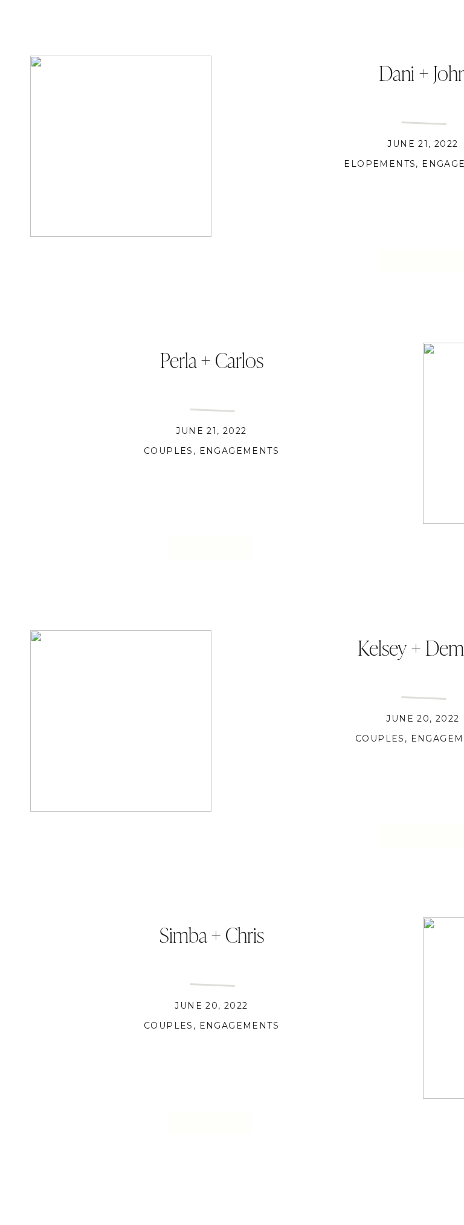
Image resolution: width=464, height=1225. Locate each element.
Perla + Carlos (211, 359)
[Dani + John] (120, 146)
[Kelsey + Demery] (120, 721)
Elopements (380, 163)
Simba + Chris (212, 934)
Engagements (239, 450)
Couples (168, 450)
